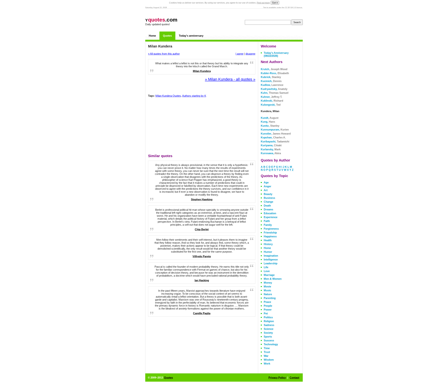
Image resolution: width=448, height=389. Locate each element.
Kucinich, (271, 81)
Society (268, 332)
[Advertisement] (201, 126)
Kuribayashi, (275, 141)
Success (269, 340)
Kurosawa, (271, 153)
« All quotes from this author (164, 53)
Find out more (263, 3)
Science (268, 328)
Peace (267, 301)
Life (266, 267)
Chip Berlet (202, 229)
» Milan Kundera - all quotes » (230, 79)
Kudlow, (272, 84)
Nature (268, 294)
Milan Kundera (202, 71)
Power (268, 309)
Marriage (269, 274)
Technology (271, 344)
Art (266, 190)
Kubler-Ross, (275, 73)
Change (268, 201)
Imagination (271, 255)
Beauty (268, 193)
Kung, (268, 121)
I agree (239, 53)
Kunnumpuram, (275, 129)
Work (267, 363)
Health (268, 240)
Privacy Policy (277, 377)
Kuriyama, (271, 145)
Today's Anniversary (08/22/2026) (276, 54)
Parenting (270, 298)
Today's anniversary (191, 35)
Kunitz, (270, 125)
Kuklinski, (272, 100)
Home (152, 35)
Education (270, 213)
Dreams (268, 209)
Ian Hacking (202, 280)
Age (266, 182)
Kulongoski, (271, 104)
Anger (267, 186)
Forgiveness (271, 228)
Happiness (270, 236)
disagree (250, 53)
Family (268, 224)
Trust (267, 351)
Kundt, (269, 117)
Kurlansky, (271, 149)
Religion (269, 321)
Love (267, 271)
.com (161, 20)
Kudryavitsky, (274, 88)
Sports (268, 336)
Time (267, 348)
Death (267, 205)
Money (268, 282)
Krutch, (274, 69)
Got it (275, 2)
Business (269, 197)
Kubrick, (271, 76)
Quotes (167, 35)
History (268, 244)
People (268, 305)
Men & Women (273, 278)
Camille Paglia (201, 313)
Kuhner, (271, 96)
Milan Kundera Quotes (168, 95)
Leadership (270, 263)
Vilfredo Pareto (201, 256)
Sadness (269, 324)
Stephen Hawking (201, 199)
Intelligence (271, 259)
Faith (267, 220)
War (266, 355)
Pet (266, 313)
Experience (270, 217)
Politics (268, 317)
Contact (294, 377)
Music (267, 290)
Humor (268, 251)
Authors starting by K (194, 95)
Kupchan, (273, 137)
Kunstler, (276, 133)
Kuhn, (274, 92)
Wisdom (269, 359)
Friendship (270, 232)
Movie (267, 286)
